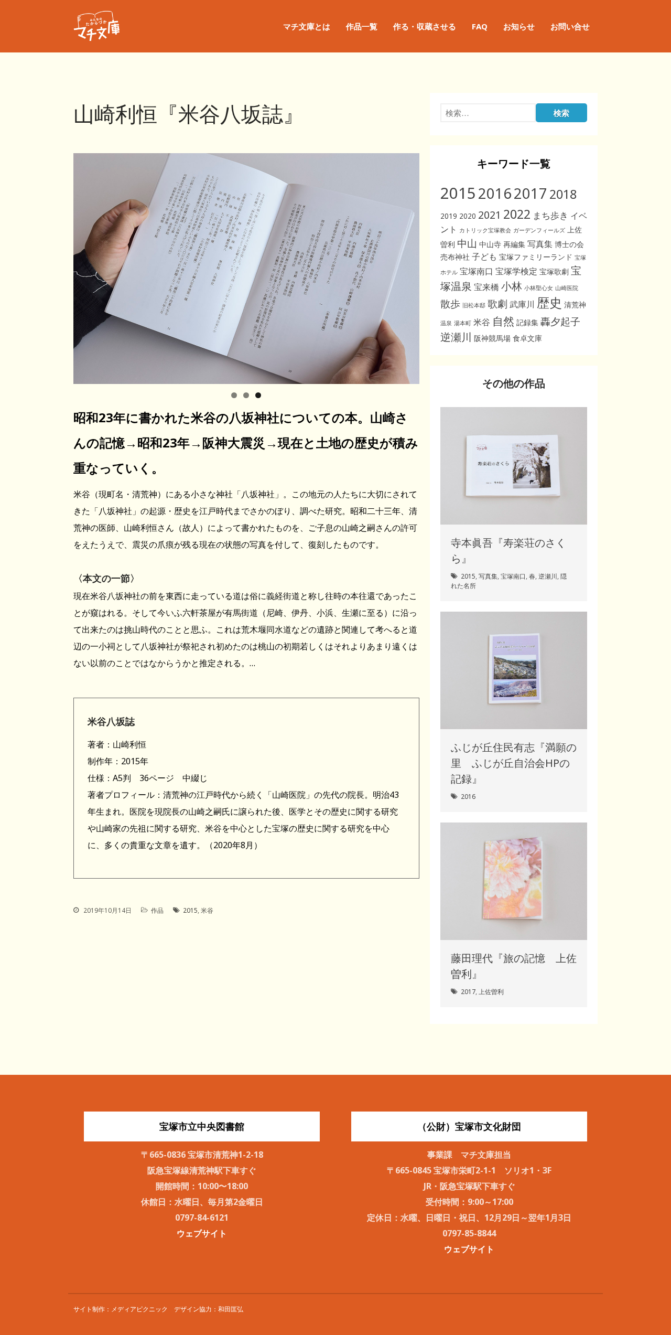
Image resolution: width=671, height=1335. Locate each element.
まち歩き (550, 215)
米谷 (207, 910)
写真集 (540, 244)
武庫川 (522, 304)
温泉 (446, 323)
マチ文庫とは (306, 26)
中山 (467, 243)
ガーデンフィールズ (539, 230)
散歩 (450, 303)
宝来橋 (486, 287)
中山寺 (490, 244)
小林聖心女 (538, 288)
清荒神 (575, 304)
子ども (484, 256)
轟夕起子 (560, 321)
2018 (563, 194)
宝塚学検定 (516, 271)
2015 (190, 910)
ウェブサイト (202, 1233)
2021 (489, 215)
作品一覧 (361, 26)
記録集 (527, 322)
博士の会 (569, 244)
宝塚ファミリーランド (535, 257)
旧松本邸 (473, 305)
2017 (530, 193)
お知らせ (519, 26)
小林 (511, 286)
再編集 (514, 244)
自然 (503, 320)
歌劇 (497, 303)
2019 (448, 216)
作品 (157, 910)
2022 (517, 214)
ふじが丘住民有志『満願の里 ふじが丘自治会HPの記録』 (514, 763)
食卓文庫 (527, 338)
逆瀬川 (456, 337)
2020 (467, 216)
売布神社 (455, 257)
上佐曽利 (491, 991)
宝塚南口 (476, 271)
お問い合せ (570, 26)
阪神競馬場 (492, 338)
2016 (495, 193)
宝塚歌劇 (554, 271)
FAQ (480, 26)
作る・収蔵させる (424, 26)
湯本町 (462, 323)
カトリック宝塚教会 (485, 230)
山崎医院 (566, 288)
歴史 (549, 302)
